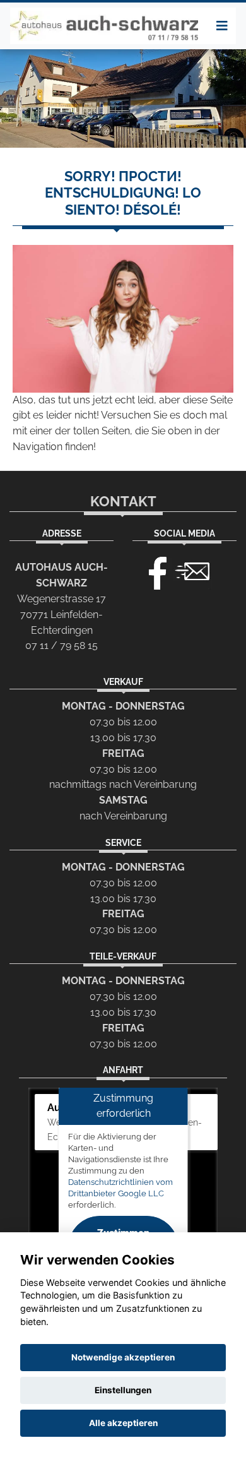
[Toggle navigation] (222, 25)
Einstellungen (123, 1390)
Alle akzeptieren (123, 1423)
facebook (152, 570)
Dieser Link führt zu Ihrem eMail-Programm (192, 570)
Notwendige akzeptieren (123, 1357)
